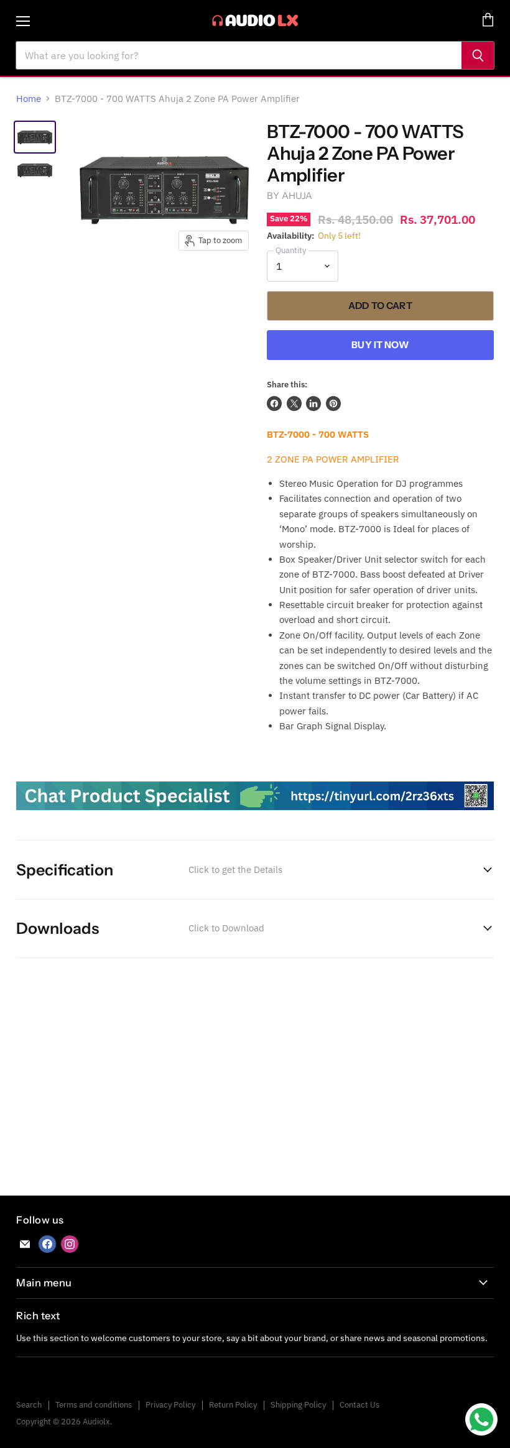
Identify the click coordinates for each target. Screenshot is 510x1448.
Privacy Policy (170, 1405)
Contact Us (359, 1405)
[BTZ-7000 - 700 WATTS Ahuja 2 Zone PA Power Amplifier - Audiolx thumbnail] (35, 137)
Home (28, 98)
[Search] (477, 55)
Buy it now (380, 345)
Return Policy (233, 1405)
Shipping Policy (298, 1405)
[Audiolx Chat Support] (254, 816)
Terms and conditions (93, 1405)
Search (29, 1405)
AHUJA (297, 195)
